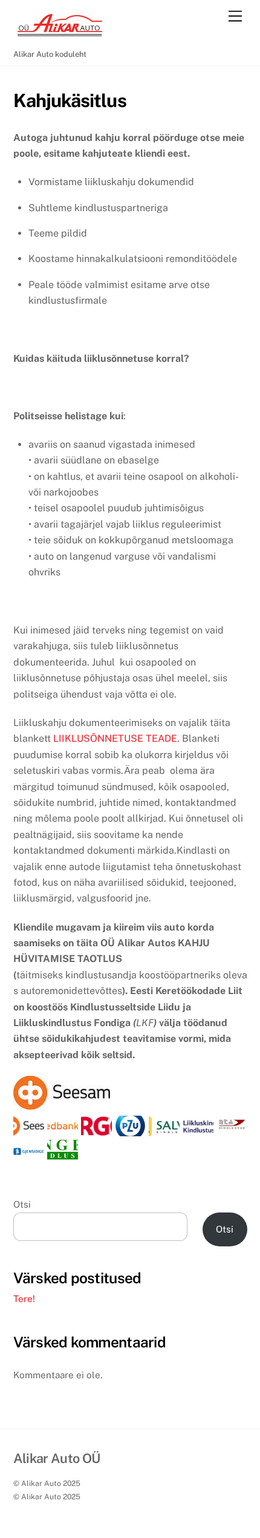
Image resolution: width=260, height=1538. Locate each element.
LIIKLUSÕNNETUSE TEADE (115, 738)
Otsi (22, 1204)
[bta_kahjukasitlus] (231, 1123)
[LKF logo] (198, 1128)
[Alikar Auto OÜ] (58, 38)
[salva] (164, 1128)
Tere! (24, 1299)
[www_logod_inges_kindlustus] (62, 1151)
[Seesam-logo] (28, 1128)
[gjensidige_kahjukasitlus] (28, 1147)
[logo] (96, 1128)
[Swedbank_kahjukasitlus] (62, 1128)
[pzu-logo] (130, 1128)
